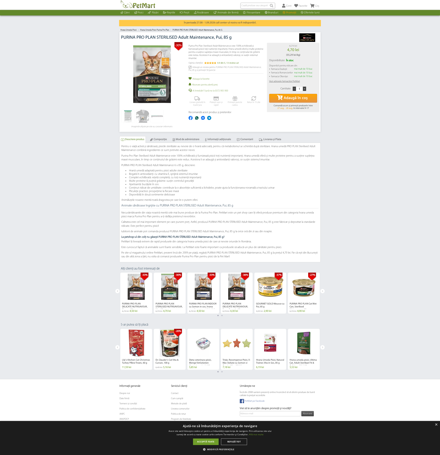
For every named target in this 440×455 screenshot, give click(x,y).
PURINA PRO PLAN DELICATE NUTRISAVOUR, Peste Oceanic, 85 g (235, 307)
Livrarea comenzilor (180, 409)
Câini (127, 12)
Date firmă (124, 398)
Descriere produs (134, 139)
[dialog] (220, 438)
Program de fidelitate (181, 419)
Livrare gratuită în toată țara (197, 103)
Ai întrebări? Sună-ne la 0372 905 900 (210, 91)
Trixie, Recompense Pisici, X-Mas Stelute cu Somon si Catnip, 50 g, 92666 (236, 363)
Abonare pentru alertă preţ (205, 85)
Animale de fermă (227, 12)
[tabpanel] (136, 293)
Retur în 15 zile (253, 102)
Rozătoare (203, 12)
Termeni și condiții (128, 403)
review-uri (232, 63)
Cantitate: (285, 88)
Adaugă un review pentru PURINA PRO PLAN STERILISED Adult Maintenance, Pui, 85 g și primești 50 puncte (225, 68)
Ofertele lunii (312, 12)
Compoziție (160, 139)
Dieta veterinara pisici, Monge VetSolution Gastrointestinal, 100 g (200, 363)
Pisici (140, 12)
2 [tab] (222, 315)
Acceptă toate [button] (205, 441)
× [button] (436, 424)
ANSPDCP (124, 419)
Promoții (291, 12)
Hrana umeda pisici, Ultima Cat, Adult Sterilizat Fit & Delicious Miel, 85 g (303, 363)
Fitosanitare (253, 12)
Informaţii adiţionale (219, 139)
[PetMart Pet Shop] (138, 4)
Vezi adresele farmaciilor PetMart (284, 81)
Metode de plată (179, 403)
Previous (117, 291)
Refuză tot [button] (234, 441)
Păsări (155, 12)
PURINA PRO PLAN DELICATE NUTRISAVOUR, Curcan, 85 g (134, 307)
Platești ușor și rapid (216, 103)
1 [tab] (218, 315)
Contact (174, 393)
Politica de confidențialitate (132, 409)
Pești (186, 12)
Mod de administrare (187, 139)
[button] (220, 449)
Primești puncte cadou (235, 103)
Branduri (273, 12)
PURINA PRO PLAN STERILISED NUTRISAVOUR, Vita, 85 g (169, 307)
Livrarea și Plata (272, 139)
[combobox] (258, 6)
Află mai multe (256, 434)
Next (322, 291)
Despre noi (124, 393)
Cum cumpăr (177, 398)
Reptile (171, 12)
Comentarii (246, 139)
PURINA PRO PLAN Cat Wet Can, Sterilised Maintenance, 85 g (303, 307)
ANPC (122, 414)
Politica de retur (178, 414)
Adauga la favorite (201, 79)
